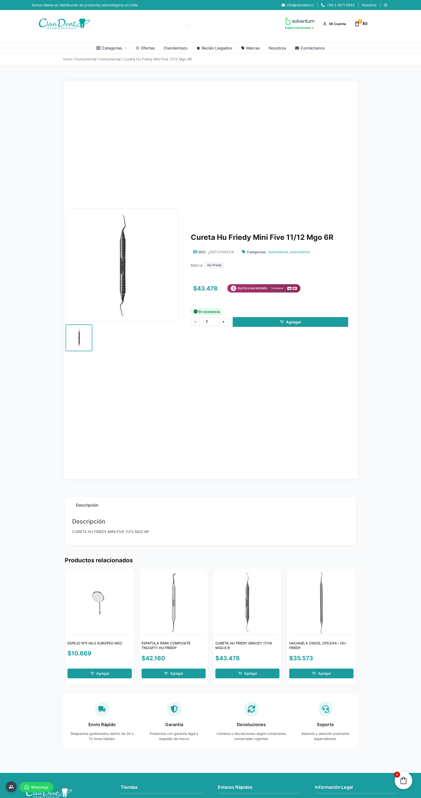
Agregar (293, 322)
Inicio (67, 59)
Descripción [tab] (87, 505)
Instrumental (85, 59)
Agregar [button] (102, 673)
